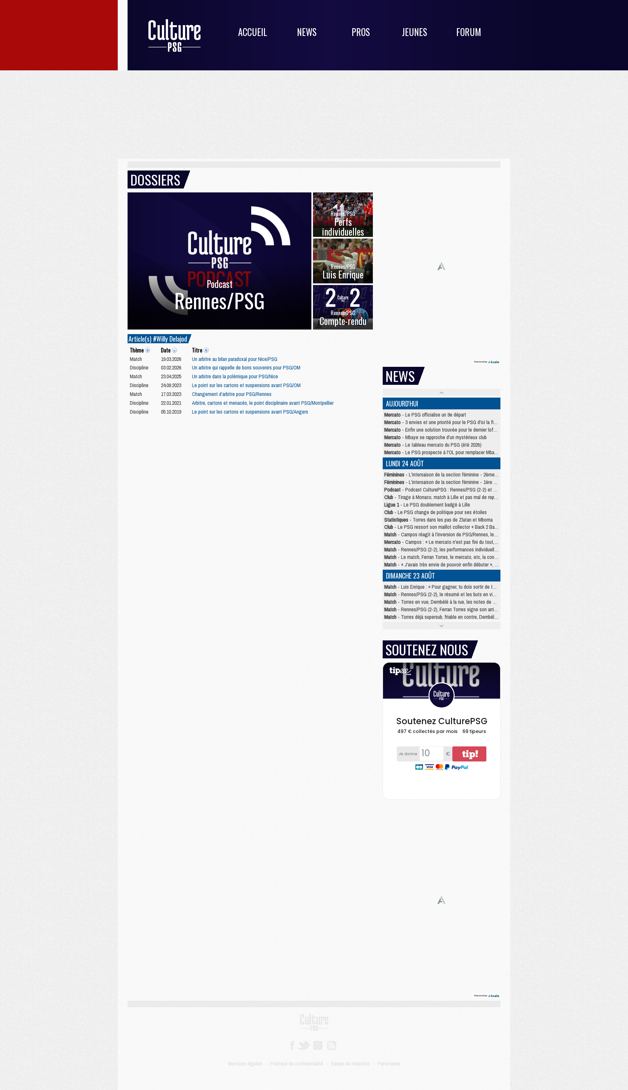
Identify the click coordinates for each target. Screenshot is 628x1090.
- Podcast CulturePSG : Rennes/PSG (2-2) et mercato (447, 489)
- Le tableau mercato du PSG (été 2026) (432, 444)
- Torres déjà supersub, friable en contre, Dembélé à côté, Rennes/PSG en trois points (476, 616)
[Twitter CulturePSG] (303, 1044)
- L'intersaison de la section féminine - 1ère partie (444, 482)
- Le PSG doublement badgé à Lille (427, 504)
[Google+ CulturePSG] (317, 1044)
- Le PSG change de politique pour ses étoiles (435, 512)
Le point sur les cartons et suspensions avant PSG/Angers (250, 411)
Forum (468, 32)
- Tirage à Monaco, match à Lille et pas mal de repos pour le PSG (454, 497)
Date (165, 350)
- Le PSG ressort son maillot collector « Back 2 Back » (443, 526)
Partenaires (389, 1063)
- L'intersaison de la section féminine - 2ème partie (445, 474)
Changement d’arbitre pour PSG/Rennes (231, 394)
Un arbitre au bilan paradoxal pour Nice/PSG (234, 359)
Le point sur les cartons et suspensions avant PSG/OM (246, 385)
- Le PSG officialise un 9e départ (425, 414)
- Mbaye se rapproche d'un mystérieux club (435, 437)
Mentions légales (245, 1063)
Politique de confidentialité (296, 1063)
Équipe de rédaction (350, 1063)
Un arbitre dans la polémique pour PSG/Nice (235, 376)
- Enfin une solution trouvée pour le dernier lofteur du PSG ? (452, 429)
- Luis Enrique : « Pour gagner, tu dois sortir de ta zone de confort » (458, 586)
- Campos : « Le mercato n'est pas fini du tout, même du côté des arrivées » (468, 541)
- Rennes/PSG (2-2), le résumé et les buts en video (442, 594)
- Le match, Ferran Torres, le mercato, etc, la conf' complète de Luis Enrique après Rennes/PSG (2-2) (491, 557)
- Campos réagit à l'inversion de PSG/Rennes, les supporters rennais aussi (464, 534)
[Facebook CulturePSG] (292, 1044)
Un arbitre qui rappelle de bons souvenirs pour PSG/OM (246, 367)
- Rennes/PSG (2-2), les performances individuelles (441, 549)
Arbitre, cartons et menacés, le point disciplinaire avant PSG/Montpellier (263, 402)
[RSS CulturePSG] (331, 1044)
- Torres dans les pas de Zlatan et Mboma (438, 519)
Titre (197, 350)
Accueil (252, 32)
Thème (137, 350)
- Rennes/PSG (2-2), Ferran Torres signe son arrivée (442, 609)
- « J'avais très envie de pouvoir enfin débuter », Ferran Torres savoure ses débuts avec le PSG (485, 564)
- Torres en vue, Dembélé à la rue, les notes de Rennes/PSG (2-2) (456, 601)
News (307, 32)
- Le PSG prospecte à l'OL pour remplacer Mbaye (441, 452)
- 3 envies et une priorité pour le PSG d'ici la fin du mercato (451, 422)
